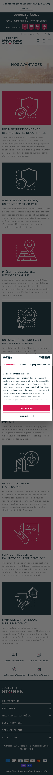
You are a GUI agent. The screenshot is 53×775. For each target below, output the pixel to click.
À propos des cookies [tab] (40, 365)
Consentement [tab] (9, 365)
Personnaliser (25, 416)
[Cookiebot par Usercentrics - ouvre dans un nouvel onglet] (39, 357)
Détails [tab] (23, 365)
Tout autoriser (26, 408)
